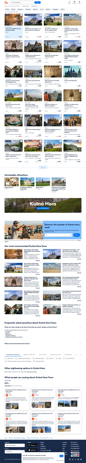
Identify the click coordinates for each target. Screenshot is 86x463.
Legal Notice (42, 446)
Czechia (10, 438)
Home (6, 438)
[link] (14, 26)
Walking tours (9, 334)
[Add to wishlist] (21, 15)
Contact (42, 444)
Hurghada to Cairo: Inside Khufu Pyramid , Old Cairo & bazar (42, 390)
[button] (14, 26)
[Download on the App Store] (32, 450)
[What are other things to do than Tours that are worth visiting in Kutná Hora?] (80, 327)
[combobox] (22, 2)
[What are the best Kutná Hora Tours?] (80, 343)
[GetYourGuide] (6, 3)
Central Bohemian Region (19, 438)
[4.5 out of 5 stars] (8, 386)
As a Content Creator (75, 446)
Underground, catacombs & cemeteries (14, 337)
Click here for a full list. (32, 371)
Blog (63, 448)
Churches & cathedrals (10, 335)
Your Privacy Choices (44, 450)
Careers (64, 446)
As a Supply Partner (74, 444)
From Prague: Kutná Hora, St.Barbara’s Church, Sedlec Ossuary (16, 390)
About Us (64, 444)
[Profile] (79, 2)
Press (64, 450)
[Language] (74, 2)
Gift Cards (65, 452)
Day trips (8, 332)
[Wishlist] (69, 2)
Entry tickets (8, 331)
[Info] (17, 12)
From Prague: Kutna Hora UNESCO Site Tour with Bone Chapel (68, 390)
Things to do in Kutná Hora (33, 438)
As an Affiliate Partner (75, 448)
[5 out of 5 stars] (17, 392)
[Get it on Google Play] (32, 445)
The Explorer (65, 454)
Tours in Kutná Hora (44, 438)
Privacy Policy (43, 448)
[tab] (13, 354)
